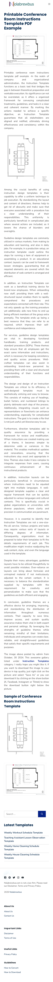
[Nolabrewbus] (21, 4)
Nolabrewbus (16, 892)
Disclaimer (8, 933)
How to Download (12, 972)
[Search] (42, 814)
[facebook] (5, 877)
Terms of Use (10, 938)
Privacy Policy (10, 954)
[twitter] (14, 877)
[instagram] (18, 877)
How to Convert (11, 968)
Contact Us (9, 915)
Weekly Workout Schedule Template (23, 832)
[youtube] (22, 877)
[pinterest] (9, 877)
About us (8, 911)
